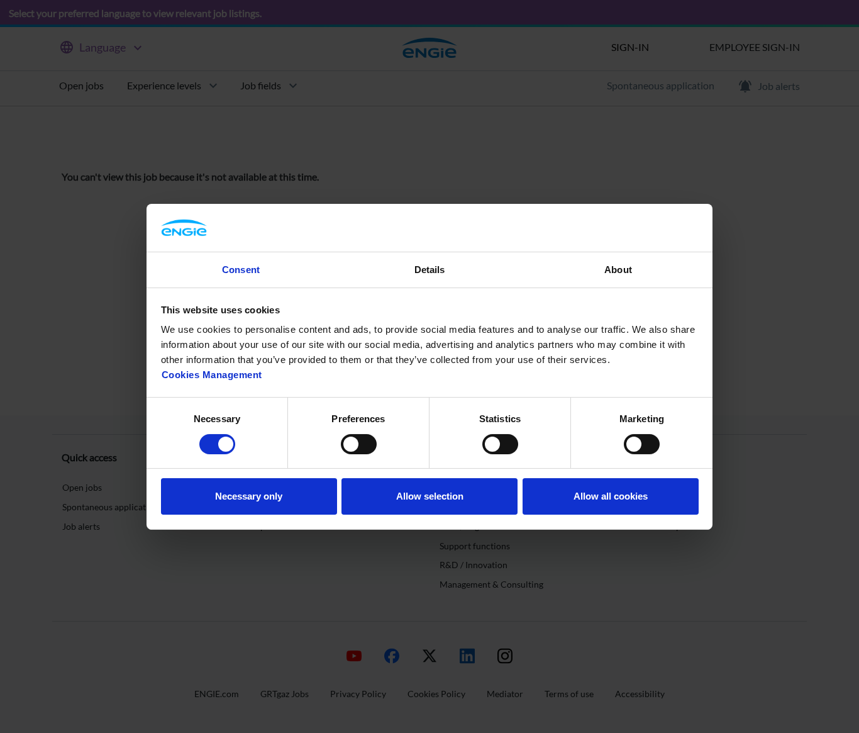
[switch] (359, 444)
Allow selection (429, 496)
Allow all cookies (611, 496)
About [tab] (618, 269)
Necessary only (248, 496)
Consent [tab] (241, 269)
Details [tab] (429, 269)
